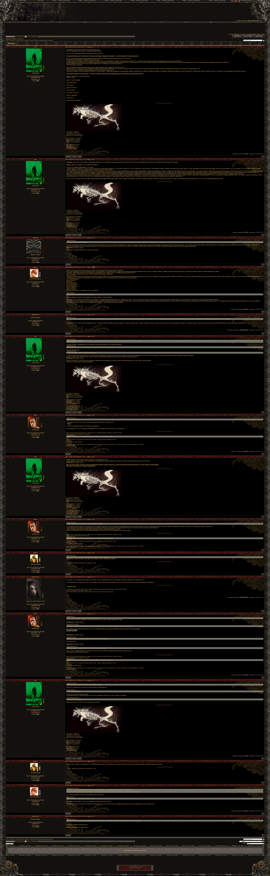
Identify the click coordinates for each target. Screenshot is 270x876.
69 (93, 552)
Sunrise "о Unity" (70, 77)
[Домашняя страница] (80, 157)
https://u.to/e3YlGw (71, 282)
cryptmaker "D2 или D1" (72, 92)
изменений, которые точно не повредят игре (121, 582)
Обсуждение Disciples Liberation (94, 53)
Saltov (22, 38)
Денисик (35, 552)
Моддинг (26, 40)
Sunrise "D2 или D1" (71, 87)
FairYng (18, 38)
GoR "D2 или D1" (70, 90)
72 (93, 680)
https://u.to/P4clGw (71, 641)
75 (93, 816)
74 (93, 785)
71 (93, 613)
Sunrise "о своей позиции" (73, 80)
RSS (260, 20)
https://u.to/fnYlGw (71, 287)
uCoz (138, 868)
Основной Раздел (20, 40)
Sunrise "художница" (71, 95)
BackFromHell (35, 576)
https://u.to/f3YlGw (71, 275)
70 (93, 576)
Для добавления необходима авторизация (135, 850)
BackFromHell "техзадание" (73, 100)
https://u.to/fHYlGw (71, 285)
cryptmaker (35, 237)
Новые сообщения (234, 34)
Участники (243, 34)
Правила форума (251, 34)
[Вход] (239, 1)
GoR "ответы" (70, 85)
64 (93, 314)
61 (93, 159)
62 (93, 237)
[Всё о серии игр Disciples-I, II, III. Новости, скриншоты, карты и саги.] (48, 12)
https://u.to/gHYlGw (71, 289)
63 (93, 267)
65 (93, 336)
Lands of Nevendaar (10, 40)
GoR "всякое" (70, 97)
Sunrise (36, 267)
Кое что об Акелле (70, 445)
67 (93, 456)
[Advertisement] (135, 28)
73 (93, 761)
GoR (35, 46)
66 (93, 415)
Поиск (258, 34)
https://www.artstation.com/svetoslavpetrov (77, 827)
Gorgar (35, 415)
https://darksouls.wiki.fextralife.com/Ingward (77, 652)
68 (93, 519)
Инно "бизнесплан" (71, 82)
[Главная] (232, 1)
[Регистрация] (235, 1)
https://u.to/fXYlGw (71, 280)
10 (34, 36)
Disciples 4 (32, 40)
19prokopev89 (35, 314)
